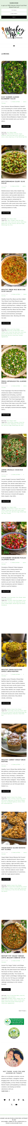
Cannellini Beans (16, 330)
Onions (21, 333)
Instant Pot (22, 995)
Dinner (8, 329)
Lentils (15, 1000)
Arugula (20, 133)
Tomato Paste (15, 335)
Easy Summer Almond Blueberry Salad (10, 98)
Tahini (11, 224)
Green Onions (15, 135)
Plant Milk (15, 712)
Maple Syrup (11, 136)
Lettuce (6, 136)
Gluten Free (9, 135)
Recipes (11, 132)
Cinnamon (13, 798)
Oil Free (16, 136)
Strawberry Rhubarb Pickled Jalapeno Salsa (13, 559)
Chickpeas (13, 220)
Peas (2, 425)
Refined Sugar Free (23, 136)
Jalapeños (20, 600)
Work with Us (22, 1121)
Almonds (16, 133)
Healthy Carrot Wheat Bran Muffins (13, 760)
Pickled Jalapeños (8, 603)
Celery (8, 220)
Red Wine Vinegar (20, 223)
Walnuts (20, 801)
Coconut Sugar (10, 710)
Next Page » (23, 1010)
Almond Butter (10, 133)
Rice (11, 335)
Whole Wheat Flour (8, 803)
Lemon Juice (21, 135)
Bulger (14, 998)
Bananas (7, 888)
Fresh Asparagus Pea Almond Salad (13, 382)
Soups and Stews (12, 997)
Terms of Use (12, 1121)
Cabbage (18, 998)
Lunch (11, 329)
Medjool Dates (4, 223)
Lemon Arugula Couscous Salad (12, 471)
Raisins (19, 800)
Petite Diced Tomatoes (10, 1001)
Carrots (9, 798)
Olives (18, 333)
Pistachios (14, 223)
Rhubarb (23, 603)
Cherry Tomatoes (22, 508)
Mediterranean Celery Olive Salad (13, 182)
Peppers (3, 1001)
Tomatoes (21, 335)
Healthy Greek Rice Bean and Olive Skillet (13, 290)
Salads (14, 132)
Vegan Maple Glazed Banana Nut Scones (13, 848)
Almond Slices (10, 422)
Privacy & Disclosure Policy (14, 1123)
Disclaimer (4, 1121)
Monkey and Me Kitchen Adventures (14, 32)
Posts (8, 132)
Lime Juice (10, 602)
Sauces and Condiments (6, 598)
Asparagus (16, 422)
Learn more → (5, 1091)
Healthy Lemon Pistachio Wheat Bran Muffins (11, 670)
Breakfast (9, 709)
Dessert (13, 709)
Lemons (3, 136)
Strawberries (4, 605)
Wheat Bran (15, 713)
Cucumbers (9, 600)
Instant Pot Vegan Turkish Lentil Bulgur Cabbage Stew (13, 957)
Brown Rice (9, 330)
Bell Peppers (10, 998)
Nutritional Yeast (9, 333)
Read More (6, 126)
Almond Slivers (10, 508)
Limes (14, 602)
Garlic (7, 332)
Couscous (3, 510)
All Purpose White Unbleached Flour (15, 886)
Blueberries (3, 135)
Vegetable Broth (4, 336)
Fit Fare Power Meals (11, 597)
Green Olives (17, 332)
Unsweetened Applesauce (6, 713)
